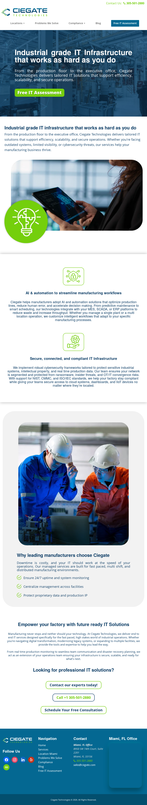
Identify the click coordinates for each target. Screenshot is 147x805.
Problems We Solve (50, 758)
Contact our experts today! (74, 685)
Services (43, 749)
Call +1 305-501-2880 (73, 697)
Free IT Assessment (50, 770)
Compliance (45, 762)
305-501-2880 (135, 3)
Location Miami (47, 753)
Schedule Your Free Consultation (74, 710)
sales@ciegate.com (84, 765)
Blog (41, 766)
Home (42, 745)
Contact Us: (114, 3)
